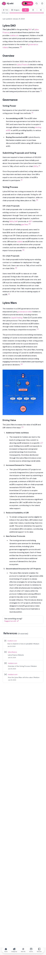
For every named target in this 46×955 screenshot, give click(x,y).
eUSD (8, 130)
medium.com (12, 641)
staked (19, 241)
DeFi (16, 221)
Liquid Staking (16, 317)
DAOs (35, 166)
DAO (30, 29)
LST (41, 443)
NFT (30, 221)
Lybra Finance (22, 64)
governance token (24, 311)
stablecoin (14, 35)
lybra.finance (12, 652)
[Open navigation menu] (42, 3)
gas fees (24, 224)
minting (38, 127)
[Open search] (36, 3)
